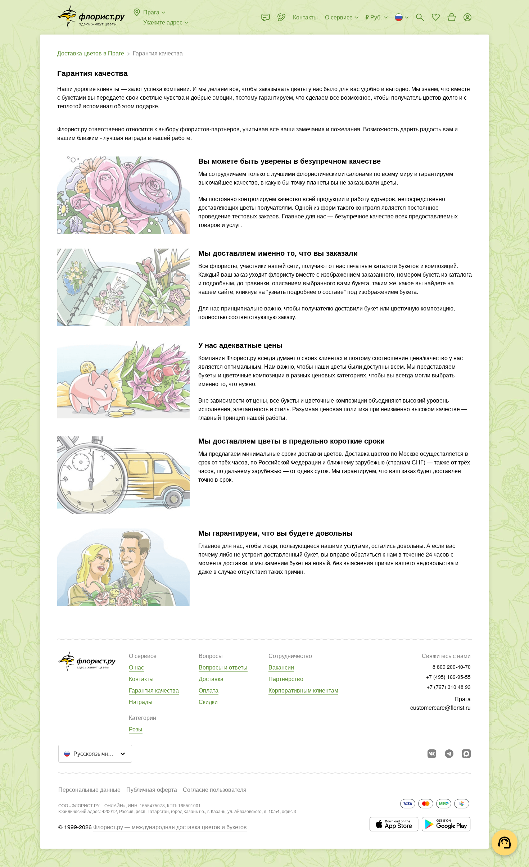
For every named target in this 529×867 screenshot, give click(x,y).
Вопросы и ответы (223, 667)
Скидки (208, 702)
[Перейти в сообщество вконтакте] (432, 753)
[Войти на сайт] (467, 17)
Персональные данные (89, 789)
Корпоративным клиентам (303, 690)
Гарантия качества (154, 690)
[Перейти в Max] (466, 753)
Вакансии (281, 667)
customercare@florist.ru (440, 707)
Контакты (141, 679)
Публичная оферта (151, 789)
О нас (136, 667)
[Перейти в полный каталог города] (91, 17)
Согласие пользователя (215, 789)
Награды (141, 702)
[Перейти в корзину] (451, 17)
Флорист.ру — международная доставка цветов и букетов (170, 827)
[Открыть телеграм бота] (449, 753)
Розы (136, 729)
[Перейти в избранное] (436, 17)
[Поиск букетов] (420, 17)
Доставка (211, 679)
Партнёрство (285, 679)
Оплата (208, 690)
